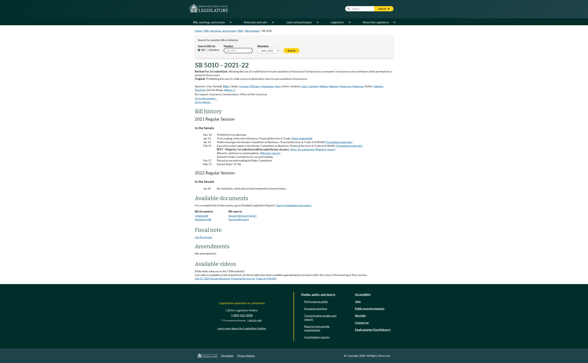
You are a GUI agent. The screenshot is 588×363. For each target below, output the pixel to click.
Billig (226, 86)
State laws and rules (255, 22)
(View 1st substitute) (302, 149)
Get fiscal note (203, 237)
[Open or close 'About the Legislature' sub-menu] (394, 22)
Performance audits (316, 301)
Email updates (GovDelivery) (372, 329)
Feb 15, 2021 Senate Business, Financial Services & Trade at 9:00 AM (235, 278)
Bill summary (252, 30)
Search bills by (206, 46)
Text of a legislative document (293, 205)
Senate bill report (238, 219)
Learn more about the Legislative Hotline (241, 328)
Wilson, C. (230, 90)
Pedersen (345, 86)
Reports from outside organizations (317, 328)
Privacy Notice (246, 355)
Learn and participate (299, 22)
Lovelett (313, 86)
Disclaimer (227, 355)
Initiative (213, 49)
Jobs (358, 301)
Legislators (337, 22)
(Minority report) (270, 153)
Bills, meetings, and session (209, 22)
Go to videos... (203, 102)
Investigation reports (317, 337)
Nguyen (334, 86)
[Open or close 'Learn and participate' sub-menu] (317, 22)
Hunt (278, 86)
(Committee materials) (339, 142)
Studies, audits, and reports (318, 294)
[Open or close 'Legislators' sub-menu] (349, 22)
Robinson (358, 86)
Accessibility (363, 294)
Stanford (200, 90)
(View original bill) (301, 138)
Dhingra (255, 86)
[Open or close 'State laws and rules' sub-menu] (273, 22)
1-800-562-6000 (242, 315)
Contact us (362, 322)
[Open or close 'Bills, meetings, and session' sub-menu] (230, 22)
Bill (203, 49)
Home (198, 30)
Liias (304, 86)
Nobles (323, 86)
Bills (240, 30)
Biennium (263, 46)
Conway (244, 86)
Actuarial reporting (315, 308)
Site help (360, 315)
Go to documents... (206, 98)
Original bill (201, 215)
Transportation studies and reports (320, 317)
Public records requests (369, 308)
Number (229, 46)
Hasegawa (267, 86)
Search (382, 8)
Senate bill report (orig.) (242, 215)
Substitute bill (203, 219)
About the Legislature (376, 22)
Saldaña (378, 86)
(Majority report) (325, 149)
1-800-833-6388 (254, 320)
